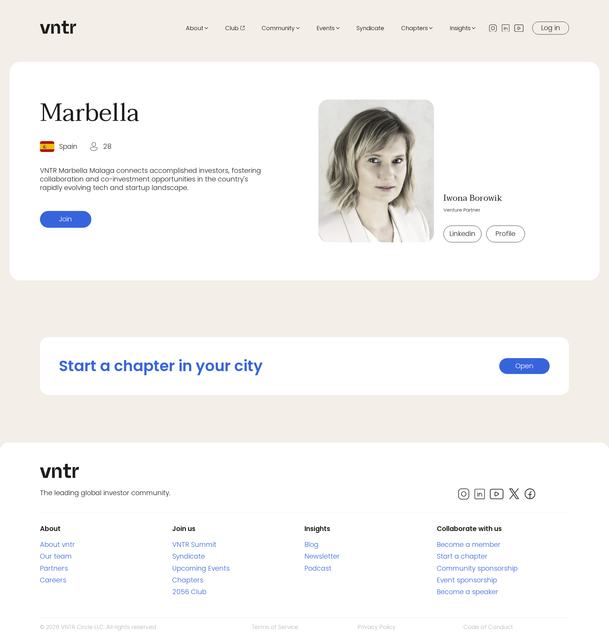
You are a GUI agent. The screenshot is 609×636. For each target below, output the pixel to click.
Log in (550, 27)
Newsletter (322, 556)
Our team (56, 556)
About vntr (57, 544)
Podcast (317, 568)
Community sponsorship (477, 568)
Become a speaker (467, 592)
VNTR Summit (194, 544)
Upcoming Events (201, 568)
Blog (311, 544)
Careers (53, 580)
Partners (54, 568)
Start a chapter (462, 556)
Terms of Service (275, 627)
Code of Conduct (488, 627)
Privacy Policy (376, 627)
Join (65, 219)
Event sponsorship (467, 580)
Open (524, 365)
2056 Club (189, 592)
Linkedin (462, 233)
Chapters (187, 580)
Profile (505, 233)
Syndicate (370, 28)
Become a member (469, 544)
